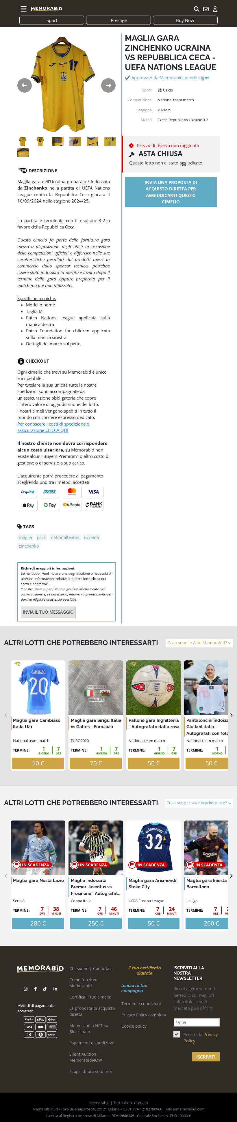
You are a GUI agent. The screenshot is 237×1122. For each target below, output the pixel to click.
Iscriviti (206, 1057)
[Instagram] (25, 989)
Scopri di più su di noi (90, 1071)
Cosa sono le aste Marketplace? (197, 803)
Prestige (119, 20)
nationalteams (65, 537)
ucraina (91, 537)
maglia (25, 537)
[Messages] (205, 9)
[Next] (231, 715)
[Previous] (6, 715)
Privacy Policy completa (143, 1015)
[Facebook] (35, 989)
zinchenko (29, 546)
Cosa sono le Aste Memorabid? (198, 642)
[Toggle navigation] (23, 9)
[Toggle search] (196, 9)
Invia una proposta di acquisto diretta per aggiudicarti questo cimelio (171, 192)
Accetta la (201, 1037)
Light (203, 77)
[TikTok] (45, 989)
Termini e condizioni (141, 1003)
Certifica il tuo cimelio (90, 997)
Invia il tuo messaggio (48, 612)
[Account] (215, 9)
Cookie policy (134, 1026)
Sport (52, 20)
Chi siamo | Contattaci (91, 968)
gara (41, 537)
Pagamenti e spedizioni (91, 1043)
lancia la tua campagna (134, 988)
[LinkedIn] (55, 989)
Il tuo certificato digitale (144, 970)
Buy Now (185, 20)
